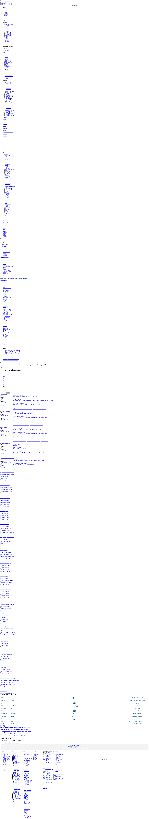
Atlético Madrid (8, 66)
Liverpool (7, 59)
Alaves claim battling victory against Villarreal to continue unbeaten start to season (15, 727)
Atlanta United (17, 779)
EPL (4, 229)
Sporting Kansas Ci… (10, 115)
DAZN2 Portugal (25, 452)
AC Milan (7, 69)
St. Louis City (16, 791)
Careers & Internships (60, 759)
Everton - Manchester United (46, 772)
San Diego (16, 796)
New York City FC (9, 90)
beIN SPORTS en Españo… (10, 169)
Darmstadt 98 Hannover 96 (19, 454)
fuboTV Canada (32, 400)
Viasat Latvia (31, 452)
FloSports (7, 194)
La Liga (6, 36)
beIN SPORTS (8, 155)
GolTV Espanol (26, 413)
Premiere (6, 206)
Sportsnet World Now (37, 404)
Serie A (6, 37)
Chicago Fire (8, 85)
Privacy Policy (8, 743)
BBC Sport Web (27, 460)
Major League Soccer (9, 24)
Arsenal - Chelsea (48, 774)
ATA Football (18, 448)
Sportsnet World (24, 404)
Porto (6, 72)
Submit (13, 740)
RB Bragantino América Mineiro (20, 424)
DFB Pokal (7, 42)
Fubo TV (36, 754)
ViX (6, 212)
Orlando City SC (9, 92)
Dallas (15, 790)
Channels (4, 119)
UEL (4, 223)
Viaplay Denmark (46, 452)
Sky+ (33, 464)
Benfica (6, 71)
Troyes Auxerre (17, 408)
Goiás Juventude (17, 420)
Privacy (57, 757)
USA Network (8, 172)
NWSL (6, 26)
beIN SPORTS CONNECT (41, 409)
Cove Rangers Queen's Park (19, 459)
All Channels (5, 217)
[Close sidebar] (0, 362)
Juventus (6, 67)
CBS (6, 156)
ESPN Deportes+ (22, 396)
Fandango (7, 193)
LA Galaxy (8, 112)
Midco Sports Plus (8, 200)
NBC (6, 158)
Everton (6, 63)
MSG (6, 203)
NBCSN (6, 174)
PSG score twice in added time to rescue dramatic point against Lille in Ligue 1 (14, 729)
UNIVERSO (7, 176)
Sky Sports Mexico (28, 464)
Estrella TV (7, 192)
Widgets (57, 755)
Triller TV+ (7, 209)
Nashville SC (8, 83)
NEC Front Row (8, 204)
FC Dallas (8, 104)
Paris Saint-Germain (9, 76)
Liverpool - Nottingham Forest (46, 753)
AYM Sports (7, 184)
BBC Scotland (20, 460)
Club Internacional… (10, 84)
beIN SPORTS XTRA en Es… (8, 314)
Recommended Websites (58, 763)
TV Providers (34, 751)
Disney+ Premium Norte (50, 400)
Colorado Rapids (9, 107)
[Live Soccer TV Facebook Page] (48, 783)
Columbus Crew (18, 783)
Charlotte (15, 772)
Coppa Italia (7, 43)
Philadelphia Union (10, 96)
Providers (57, 760)
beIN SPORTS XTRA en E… (10, 186)
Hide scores (4, 392)
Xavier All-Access (8, 214)
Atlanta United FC (9, 95)
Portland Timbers (9, 109)
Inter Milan (7, 68)
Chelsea (6, 58)
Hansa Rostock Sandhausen (19, 451)
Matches (4, 7)
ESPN (6, 157)
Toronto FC (8, 93)
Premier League (8, 35)
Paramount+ (7, 168)
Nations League (8, 33)
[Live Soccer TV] (3, 0)
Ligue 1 (6, 39)
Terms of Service (15, 743)
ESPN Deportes (8, 162)
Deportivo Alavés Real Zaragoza (20, 463)
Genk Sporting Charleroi (18, 416)
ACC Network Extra (9, 180)
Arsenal (6, 57)
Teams (4, 52)
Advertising (58, 756)
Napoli (6, 70)
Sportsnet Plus (30, 404)
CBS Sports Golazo (8, 188)
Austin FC (8, 114)
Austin (15, 800)
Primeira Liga (7, 40)
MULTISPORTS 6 (16, 445)
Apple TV (7, 167)
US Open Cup (7, 25)
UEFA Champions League (8, 266)
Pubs (56, 761)
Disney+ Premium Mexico (41, 400)
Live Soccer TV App (59, 754)
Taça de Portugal (8, 41)
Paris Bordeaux (17, 447)
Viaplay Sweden (41, 460)
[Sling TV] (7, 278)
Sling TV (36, 753)
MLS (4, 226)
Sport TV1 (32, 413)
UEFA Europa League (7, 270)
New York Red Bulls (10, 91)
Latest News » (3, 725)
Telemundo (7, 175)
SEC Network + (8, 207)
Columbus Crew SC (10, 98)
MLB (57, 771)
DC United (8, 94)
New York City (17, 774)
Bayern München (8, 73)
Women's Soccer (59, 753)
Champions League (8, 31)
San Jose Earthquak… (10, 103)
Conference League (8, 34)
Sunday (6, 15)
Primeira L (5, 234)
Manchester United (8, 61)
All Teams (5, 117)
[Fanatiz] (22, 278)
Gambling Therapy (108, 752)
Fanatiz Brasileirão (26, 421)
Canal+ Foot (24, 448)
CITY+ (6, 190)
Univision (7, 178)
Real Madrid (7, 65)
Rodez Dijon (16, 444)
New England (16, 771)
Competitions (3, 257)
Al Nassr (6, 78)
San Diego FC (9, 111)
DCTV (6, 191)
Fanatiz (6, 154)
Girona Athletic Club (18, 395)
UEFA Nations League (7, 271)
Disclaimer (57, 758)
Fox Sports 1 (7, 164)
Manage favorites (4, 244)
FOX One (7, 195)
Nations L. (5, 224)
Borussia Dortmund (8, 75)
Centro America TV (9, 189)
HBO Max (7, 197)
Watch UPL (7, 213)
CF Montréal (8, 97)
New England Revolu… (10, 86)
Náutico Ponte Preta (17, 428)
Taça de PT (5, 235)
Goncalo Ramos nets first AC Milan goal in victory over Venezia (11, 733)
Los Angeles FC (9, 102)
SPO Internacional (21, 425)
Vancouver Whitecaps (15, 785)
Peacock (6, 179)
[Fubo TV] (2, 278)
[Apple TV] (12, 278)
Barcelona (7, 64)
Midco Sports (7, 199)
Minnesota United (18, 795)
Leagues (4, 20)
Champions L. (5, 222)
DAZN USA (7, 173)
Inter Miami (16, 769)
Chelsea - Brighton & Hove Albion (48, 755)
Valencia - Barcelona (49, 773)
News (4, 219)
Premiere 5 (20, 421)
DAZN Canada (24, 417)
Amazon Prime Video (9, 181)
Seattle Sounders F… (10, 113)
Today (6, 12)
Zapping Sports (8, 215)
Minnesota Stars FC (10, 110)
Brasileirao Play (33, 421)
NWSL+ (6, 205)
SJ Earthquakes (17, 789)
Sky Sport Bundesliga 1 (17, 452)
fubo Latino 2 (7, 196)
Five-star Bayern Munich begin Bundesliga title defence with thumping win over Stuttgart (16, 735)
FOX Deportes (8, 177)
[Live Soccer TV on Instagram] (48, 788)
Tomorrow (7, 13)
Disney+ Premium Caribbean (23, 400)
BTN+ (6, 187)
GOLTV (17, 413)
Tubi (6, 210)
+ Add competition (6, 259)
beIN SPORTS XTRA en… (26, 787)
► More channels (3, 346)
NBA (56, 770)
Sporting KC (17, 801)
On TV (13, 392)
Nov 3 (1, 367)
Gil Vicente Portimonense (19, 412)
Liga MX (7, 48)
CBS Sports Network (9, 159)
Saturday (6, 14)
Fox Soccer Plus (8, 161)
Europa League (8, 32)
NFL (59, 770)
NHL (61, 770)
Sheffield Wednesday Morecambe (20, 436)
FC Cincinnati (8, 89)
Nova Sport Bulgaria (38, 452)
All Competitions (6, 50)
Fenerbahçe (7, 77)
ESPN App (35, 396)
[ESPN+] (26, 278)
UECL (4, 225)
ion (5, 198)
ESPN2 (6, 160)
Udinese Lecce (17, 399)
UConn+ (6, 211)
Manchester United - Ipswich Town (47, 759)
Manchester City (8, 60)
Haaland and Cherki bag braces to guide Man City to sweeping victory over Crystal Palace (16, 731)
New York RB (16, 775)
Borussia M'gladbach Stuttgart (19, 403)
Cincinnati (16, 773)
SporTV (39, 429)
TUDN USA (7, 171)
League (3, 242)
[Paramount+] (17, 278)
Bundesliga (7, 38)
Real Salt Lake (8, 108)
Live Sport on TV (59, 768)
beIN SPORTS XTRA (9, 185)
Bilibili (14, 437)
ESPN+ (6, 165)
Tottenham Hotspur (8, 62)
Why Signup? (18, 740)
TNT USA (7, 208)
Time (7, 242)
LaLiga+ (22, 464)
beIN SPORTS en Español (8, 297)
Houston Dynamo (9, 101)
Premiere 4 (27, 425)
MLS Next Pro (8, 202)
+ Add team (5, 248)
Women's (4, 220)
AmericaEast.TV (8, 183)
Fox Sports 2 (7, 166)
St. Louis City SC (9, 105)
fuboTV (6, 170)
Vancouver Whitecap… (10, 100)
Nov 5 (1, 373)
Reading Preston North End (19, 432)
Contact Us (58, 766)
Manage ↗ (5, 246)
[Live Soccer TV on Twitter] (48, 785)
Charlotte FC (8, 88)
